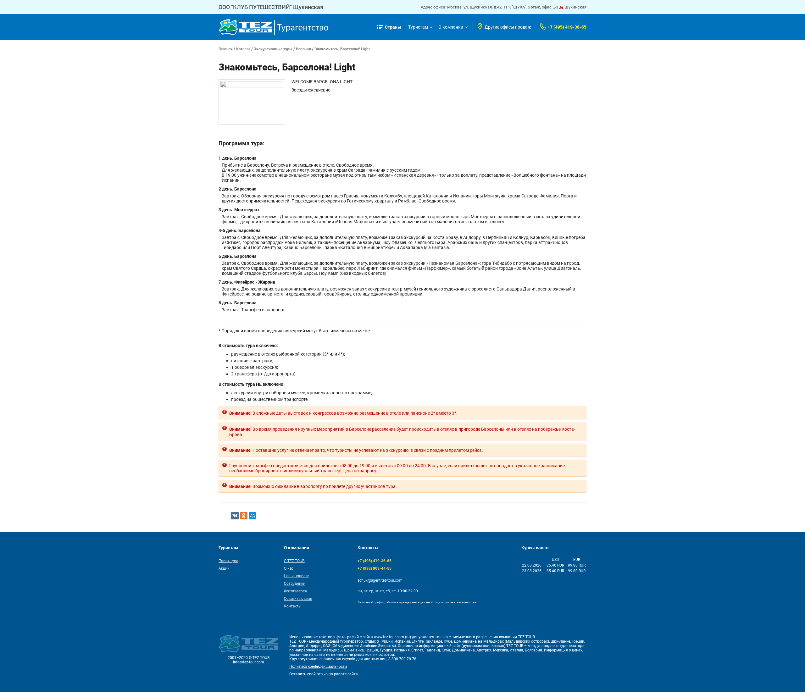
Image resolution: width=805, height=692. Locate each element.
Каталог (243, 48)
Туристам (418, 27)
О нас (288, 568)
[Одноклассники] (243, 515)
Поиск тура (228, 560)
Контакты (292, 605)
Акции (224, 568)
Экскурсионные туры (273, 48)
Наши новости (296, 575)
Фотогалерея (295, 590)
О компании (450, 27)
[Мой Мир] (252, 515)
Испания (303, 48)
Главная (226, 48)
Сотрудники (294, 583)
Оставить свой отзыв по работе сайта (323, 674)
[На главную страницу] (274, 27)
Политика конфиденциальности (318, 666)
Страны (393, 27)
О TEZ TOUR (294, 560)
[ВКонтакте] (235, 515)
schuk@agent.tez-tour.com (380, 580)
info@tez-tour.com (248, 662)
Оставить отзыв (298, 598)
